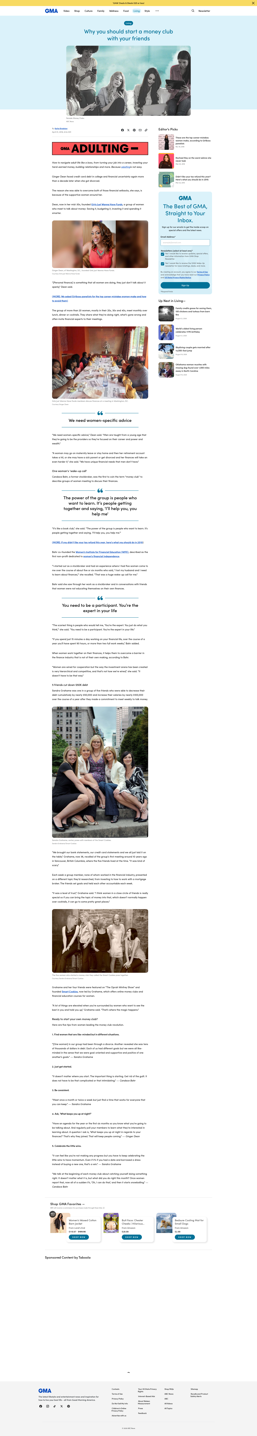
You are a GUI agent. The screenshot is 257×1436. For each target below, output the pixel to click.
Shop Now (78, 1237)
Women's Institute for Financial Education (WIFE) (102, 552)
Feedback (142, 1413)
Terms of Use (202, 271)
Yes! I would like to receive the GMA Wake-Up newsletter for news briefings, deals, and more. (185, 264)
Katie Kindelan (61, 128)
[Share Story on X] (128, 130)
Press (140, 1408)
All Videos (169, 1403)
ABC (166, 1398)
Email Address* (168, 236)
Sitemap (194, 1389)
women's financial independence (101, 556)
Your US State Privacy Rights (147, 1390)
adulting (125, 166)
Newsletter (204, 10)
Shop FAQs (169, 1389)
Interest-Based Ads (146, 1396)
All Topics (168, 1408)
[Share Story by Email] (140, 130)
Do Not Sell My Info (120, 1403)
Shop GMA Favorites (65, 1203)
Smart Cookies (70, 991)
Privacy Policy (203, 274)
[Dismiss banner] (253, 3)
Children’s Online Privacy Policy (119, 1409)
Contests (115, 1389)
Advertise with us (119, 1415)
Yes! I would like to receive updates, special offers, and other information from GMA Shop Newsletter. (186, 256)
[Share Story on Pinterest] (134, 130)
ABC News (169, 1393)
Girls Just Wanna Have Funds (106, 204)
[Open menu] (157, 10)
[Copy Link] (146, 130)
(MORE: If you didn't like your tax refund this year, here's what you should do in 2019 (97, 542)
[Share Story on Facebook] (122, 130)
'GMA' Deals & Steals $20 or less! (128, 2)
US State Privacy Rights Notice (178, 277)
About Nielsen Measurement (144, 1402)
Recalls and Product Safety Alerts (199, 1395)
